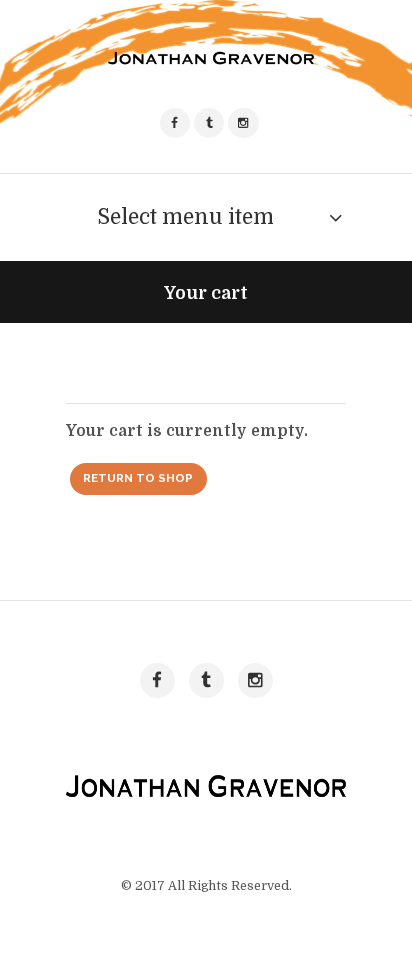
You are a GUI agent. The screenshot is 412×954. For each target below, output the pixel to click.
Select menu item (185, 217)
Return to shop (138, 478)
